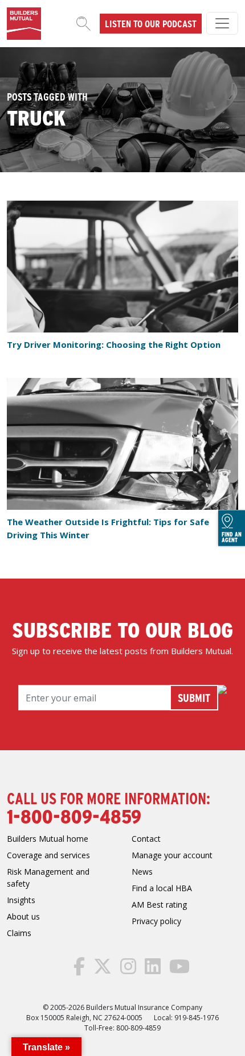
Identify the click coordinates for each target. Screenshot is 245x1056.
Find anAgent (232, 536)
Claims (19, 933)
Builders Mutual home (47, 838)
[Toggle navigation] (222, 23)
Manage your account (172, 855)
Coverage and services (48, 855)
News (142, 871)
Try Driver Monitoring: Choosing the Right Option (113, 344)
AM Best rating (159, 904)
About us (23, 916)
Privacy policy (156, 921)
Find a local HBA (162, 888)
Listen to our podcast (151, 23)
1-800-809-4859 (74, 815)
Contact (146, 838)
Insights (21, 900)
